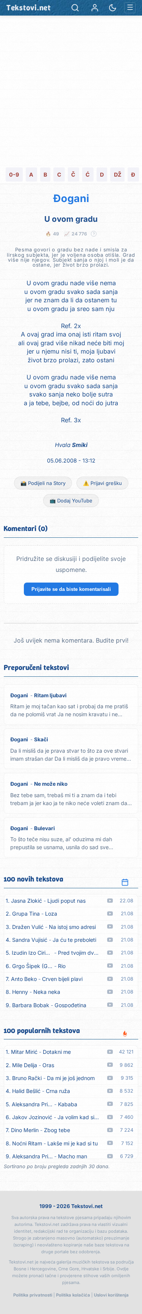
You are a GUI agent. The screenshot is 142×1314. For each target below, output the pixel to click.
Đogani (71, 198)
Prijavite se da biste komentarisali (71, 589)
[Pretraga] (75, 7)
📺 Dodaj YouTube (71, 500)
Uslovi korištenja (111, 1295)
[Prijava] (94, 8)
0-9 (14, 174)
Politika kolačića (73, 1295)
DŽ (117, 174)
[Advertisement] (71, 90)
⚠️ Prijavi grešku (102, 483)
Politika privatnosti (32, 1295)
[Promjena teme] (112, 8)
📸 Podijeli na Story (43, 483)
